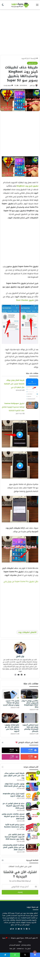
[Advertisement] (20, 31)
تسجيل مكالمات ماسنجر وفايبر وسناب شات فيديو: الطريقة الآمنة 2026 (13, 816)
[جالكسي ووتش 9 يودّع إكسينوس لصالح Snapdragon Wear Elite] (29, 694)
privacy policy (26, 945)
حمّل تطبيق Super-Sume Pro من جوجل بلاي (21, 581)
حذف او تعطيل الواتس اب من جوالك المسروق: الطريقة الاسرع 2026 (13, 806)
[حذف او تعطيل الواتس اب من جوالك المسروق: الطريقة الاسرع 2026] (32, 806)
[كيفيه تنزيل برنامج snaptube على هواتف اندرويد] (32, 796)
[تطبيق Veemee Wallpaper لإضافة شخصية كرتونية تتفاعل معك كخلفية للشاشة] (32, 405)
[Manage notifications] (35, 952)
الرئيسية (33, 58)
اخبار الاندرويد (25, 58)
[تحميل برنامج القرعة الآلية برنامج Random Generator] (32, 827)
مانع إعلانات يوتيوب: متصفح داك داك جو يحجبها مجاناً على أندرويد (12, 728)
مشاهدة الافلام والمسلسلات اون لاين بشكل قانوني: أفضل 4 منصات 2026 (13, 847)
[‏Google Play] (13, 929)
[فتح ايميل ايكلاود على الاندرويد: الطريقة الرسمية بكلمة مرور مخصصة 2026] (32, 836)
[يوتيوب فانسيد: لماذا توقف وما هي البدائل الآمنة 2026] (32, 787)
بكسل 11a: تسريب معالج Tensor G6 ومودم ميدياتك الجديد (11, 702)
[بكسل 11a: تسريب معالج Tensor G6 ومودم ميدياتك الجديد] (10, 694)
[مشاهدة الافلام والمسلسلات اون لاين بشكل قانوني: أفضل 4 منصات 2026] (32, 848)
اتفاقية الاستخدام (14, 945)
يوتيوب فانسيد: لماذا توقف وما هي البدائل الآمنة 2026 (14, 785)
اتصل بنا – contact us (23, 948)
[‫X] (24, 929)
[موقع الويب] (24, 674)
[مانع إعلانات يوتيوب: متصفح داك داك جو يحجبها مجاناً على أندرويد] (10, 718)
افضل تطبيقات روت (26, 632)
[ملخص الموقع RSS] (29, 929)
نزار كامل (32, 85)
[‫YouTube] (18, 674)
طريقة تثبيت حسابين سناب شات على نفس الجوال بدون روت (14, 775)
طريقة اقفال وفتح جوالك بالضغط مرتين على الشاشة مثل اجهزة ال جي (14, 384)
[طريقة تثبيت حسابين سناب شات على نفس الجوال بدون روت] (32, 776)
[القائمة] (37, 5)
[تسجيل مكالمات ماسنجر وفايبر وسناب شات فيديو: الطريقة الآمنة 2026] (32, 816)
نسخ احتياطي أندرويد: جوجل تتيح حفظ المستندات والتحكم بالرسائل (30, 728)
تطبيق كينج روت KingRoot (27, 186)
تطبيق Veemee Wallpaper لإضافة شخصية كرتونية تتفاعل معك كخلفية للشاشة (13, 407)
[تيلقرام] (10, 929)
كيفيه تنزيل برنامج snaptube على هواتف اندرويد (13, 794)
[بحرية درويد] (20, 5)
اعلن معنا (12, 948)
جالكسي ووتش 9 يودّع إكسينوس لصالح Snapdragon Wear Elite (30, 704)
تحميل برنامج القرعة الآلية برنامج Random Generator (14, 825)
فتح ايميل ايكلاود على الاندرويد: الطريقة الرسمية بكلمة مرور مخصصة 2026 (14, 837)
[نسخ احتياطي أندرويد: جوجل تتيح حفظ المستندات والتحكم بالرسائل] (29, 718)
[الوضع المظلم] (3, 5)
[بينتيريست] (21, 929)
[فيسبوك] (21, 674)
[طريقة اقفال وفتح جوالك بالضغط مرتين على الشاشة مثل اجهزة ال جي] (32, 389)
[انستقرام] (15, 674)
